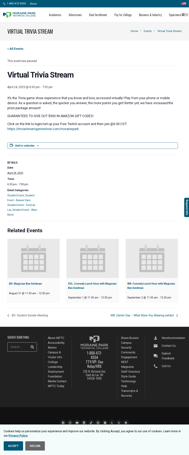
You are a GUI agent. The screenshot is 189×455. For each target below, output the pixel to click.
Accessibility (56, 343)
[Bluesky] (126, 423)
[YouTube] (77, 423)
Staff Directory (130, 371)
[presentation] (33, 258)
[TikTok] (91, 423)
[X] (119, 423)
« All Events (15, 49)
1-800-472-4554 (94, 355)
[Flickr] (105, 423)
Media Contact (57, 381)
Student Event (15, 195)
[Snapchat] (98, 423)
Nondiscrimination (173, 338)
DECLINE (35, 445)
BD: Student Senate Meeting (29, 315)
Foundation (55, 376)
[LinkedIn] (84, 423)
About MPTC (56, 338)
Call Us (166, 366)
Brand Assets (130, 338)
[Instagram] (70, 423)
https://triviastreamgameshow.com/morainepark (43, 129)
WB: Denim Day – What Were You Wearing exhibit (142, 315)
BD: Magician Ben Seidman (25, 283)
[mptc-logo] (19, 15)
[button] (64, 14)
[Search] (32, 346)
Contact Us (169, 345)
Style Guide (128, 376)
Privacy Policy (18, 435)
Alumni (52, 347)
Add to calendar (25, 145)
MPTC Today (56, 386)
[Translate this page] (183, 3)
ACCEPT (13, 445)
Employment (56, 371)
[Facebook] (63, 423)
